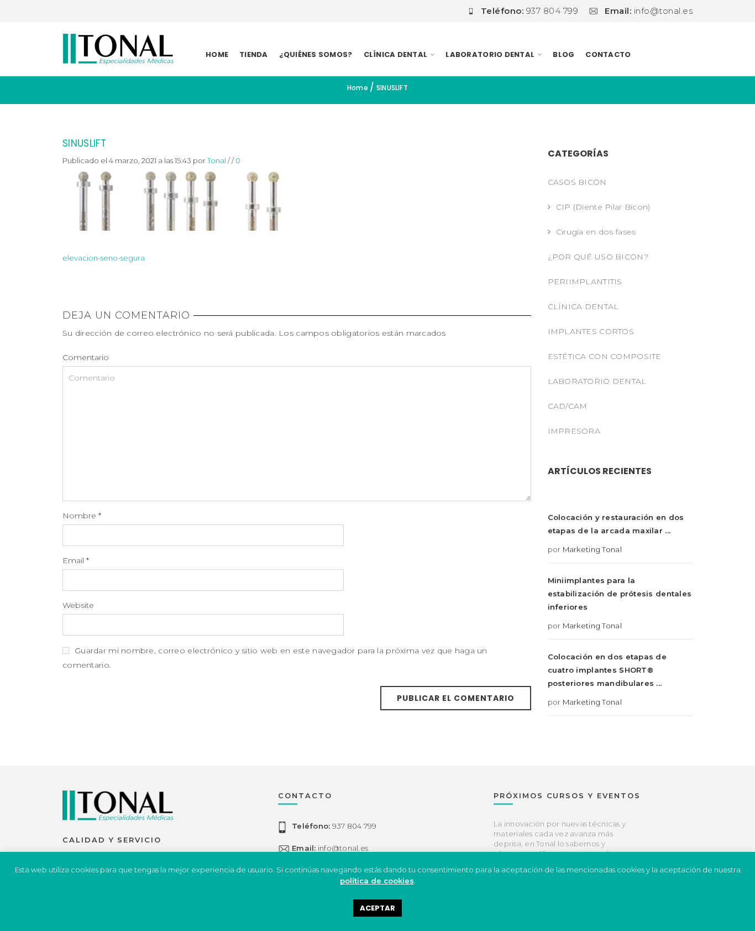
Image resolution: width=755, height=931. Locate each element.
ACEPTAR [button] (377, 908)
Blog (563, 54)
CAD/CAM (568, 406)
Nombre (81, 516)
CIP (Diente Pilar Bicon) (603, 207)
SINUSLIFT (84, 143)
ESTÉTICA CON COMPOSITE (605, 356)
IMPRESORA (574, 431)
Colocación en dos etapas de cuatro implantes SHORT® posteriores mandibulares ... (607, 670)
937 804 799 (334, 825)
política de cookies (377, 880)
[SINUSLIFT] (179, 197)
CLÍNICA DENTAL (583, 306)
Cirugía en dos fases (596, 232)
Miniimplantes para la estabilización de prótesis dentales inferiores (620, 593)
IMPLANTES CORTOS (591, 331)
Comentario (85, 357)
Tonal (216, 160)
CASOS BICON (577, 182)
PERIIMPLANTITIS (585, 282)
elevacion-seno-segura (103, 257)
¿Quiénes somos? (316, 54)
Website (78, 605)
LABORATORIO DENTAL (489, 54)
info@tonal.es (330, 848)
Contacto (608, 54)
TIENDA (253, 54)
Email (75, 560)
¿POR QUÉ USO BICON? (598, 257)
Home (217, 54)
